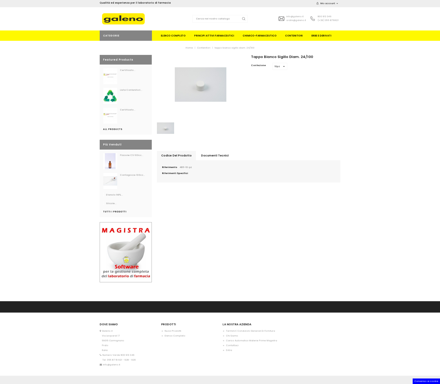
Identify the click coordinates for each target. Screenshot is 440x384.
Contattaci (232, 345)
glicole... (111, 203)
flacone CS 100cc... (131, 155)
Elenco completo (173, 35)
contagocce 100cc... (132, 175)
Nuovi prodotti (173, 331)
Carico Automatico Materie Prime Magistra (251, 340)
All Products (112, 129)
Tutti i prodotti (114, 211)
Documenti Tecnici (215, 155)
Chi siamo (232, 335)
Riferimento (169, 167)
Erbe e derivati (321, 35)
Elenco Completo (175, 335)
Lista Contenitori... (131, 90)
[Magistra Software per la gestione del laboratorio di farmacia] (126, 252)
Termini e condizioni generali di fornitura (250, 331)
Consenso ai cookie (426, 381)
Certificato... (127, 70)
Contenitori (294, 35)
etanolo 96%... (114, 194)
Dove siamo (109, 324)
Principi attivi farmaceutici (214, 35)
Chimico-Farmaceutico (260, 35)
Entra (229, 350)
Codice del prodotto (176, 155)
